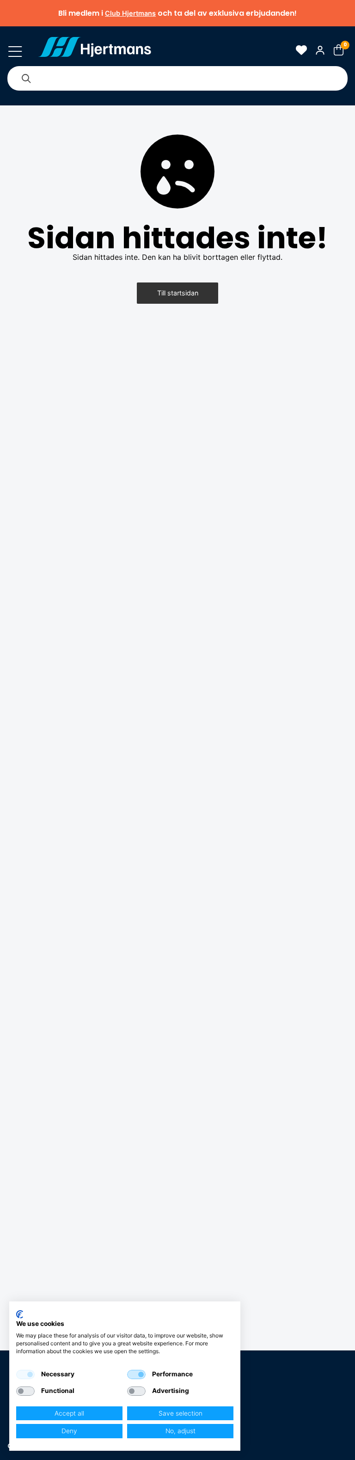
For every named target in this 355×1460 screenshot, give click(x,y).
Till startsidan (177, 293)
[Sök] (26, 78)
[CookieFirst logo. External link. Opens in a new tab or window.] (19, 1314)
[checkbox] (25, 1374)
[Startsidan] (95, 50)
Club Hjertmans (130, 13)
